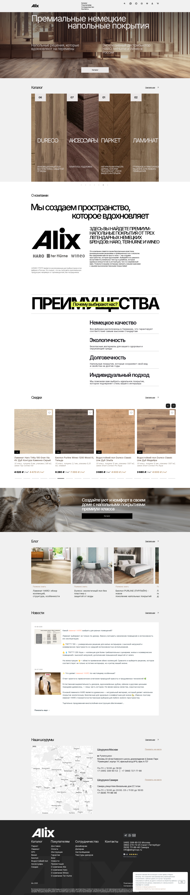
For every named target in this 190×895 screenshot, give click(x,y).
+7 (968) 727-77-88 (132, 770)
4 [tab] (95, 185)
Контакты (85, 9)
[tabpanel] (47, 138)
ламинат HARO (75, 630)
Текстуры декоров (84, 855)
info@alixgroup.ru (133, 849)
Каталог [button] (84, 3)
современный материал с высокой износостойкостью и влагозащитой (142, 170)
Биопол (34, 858)
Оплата (54, 849)
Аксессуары (37, 864)
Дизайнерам (81, 846)
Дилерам (79, 849)
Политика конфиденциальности (146, 887)
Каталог (36, 841)
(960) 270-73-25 (132, 845)
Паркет (34, 846)
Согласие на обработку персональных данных (151, 889)
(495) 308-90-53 (132, 842)
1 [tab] (81, 185)
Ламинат (35, 849)
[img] (35, 5)
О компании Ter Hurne (61, 876)
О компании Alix (58, 867)
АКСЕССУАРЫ (47, 140)
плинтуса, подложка (45, 166)
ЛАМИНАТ (109, 140)
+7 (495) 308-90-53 (107, 770)
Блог (53, 858)
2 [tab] (86, 185)
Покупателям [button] (86, 5)
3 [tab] (90, 185)
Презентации (57, 864)
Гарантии (55, 855)
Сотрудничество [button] (87, 7)
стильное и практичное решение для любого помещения (110, 168)
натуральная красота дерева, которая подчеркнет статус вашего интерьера (76, 170)
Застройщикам (82, 852)
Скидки (34, 867)
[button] (173, 406)
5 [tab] (99, 185)
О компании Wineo (60, 873)
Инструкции (57, 852)
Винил (34, 855)
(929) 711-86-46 (132, 847)
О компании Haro (59, 870)
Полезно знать (39, 586)
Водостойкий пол (39, 861)
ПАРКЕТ (75, 140)
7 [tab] (108, 185)
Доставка (55, 846)
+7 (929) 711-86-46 (107, 792)
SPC (134, 140)
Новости (55, 861)
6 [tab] (103, 185)
